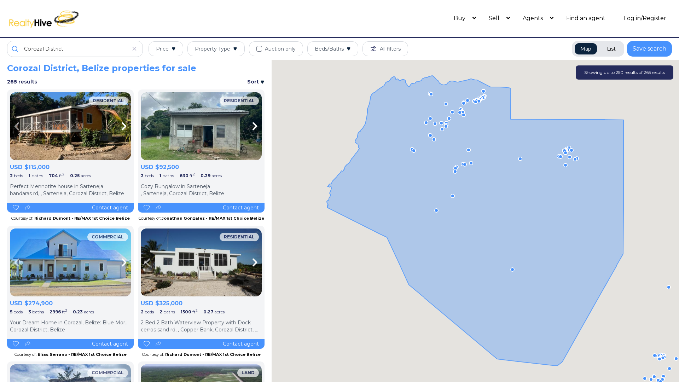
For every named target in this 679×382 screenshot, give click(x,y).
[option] (70, 126)
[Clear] (134, 49)
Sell (495, 18)
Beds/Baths (329, 49)
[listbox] (70, 126)
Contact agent (110, 207)
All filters (390, 49)
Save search (649, 48)
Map (585, 49)
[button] (560, 157)
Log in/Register (645, 18)
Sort (253, 82)
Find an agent (585, 18)
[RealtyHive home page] (90, 18)
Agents (533, 18)
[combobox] (75, 49)
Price (162, 49)
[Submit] (15, 49)
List (611, 49)
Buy (460, 18)
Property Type (212, 49)
